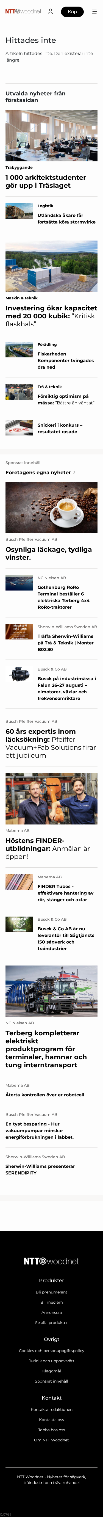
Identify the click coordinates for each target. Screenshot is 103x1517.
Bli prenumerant (51, 1292)
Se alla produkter (51, 1322)
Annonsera (51, 1312)
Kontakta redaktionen (52, 1409)
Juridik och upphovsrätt (51, 1360)
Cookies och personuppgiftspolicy (51, 1350)
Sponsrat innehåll (51, 1381)
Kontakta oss (51, 1419)
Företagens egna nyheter (38, 473)
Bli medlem (51, 1302)
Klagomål (51, 1371)
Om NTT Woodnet (51, 1440)
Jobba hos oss (51, 1429)
